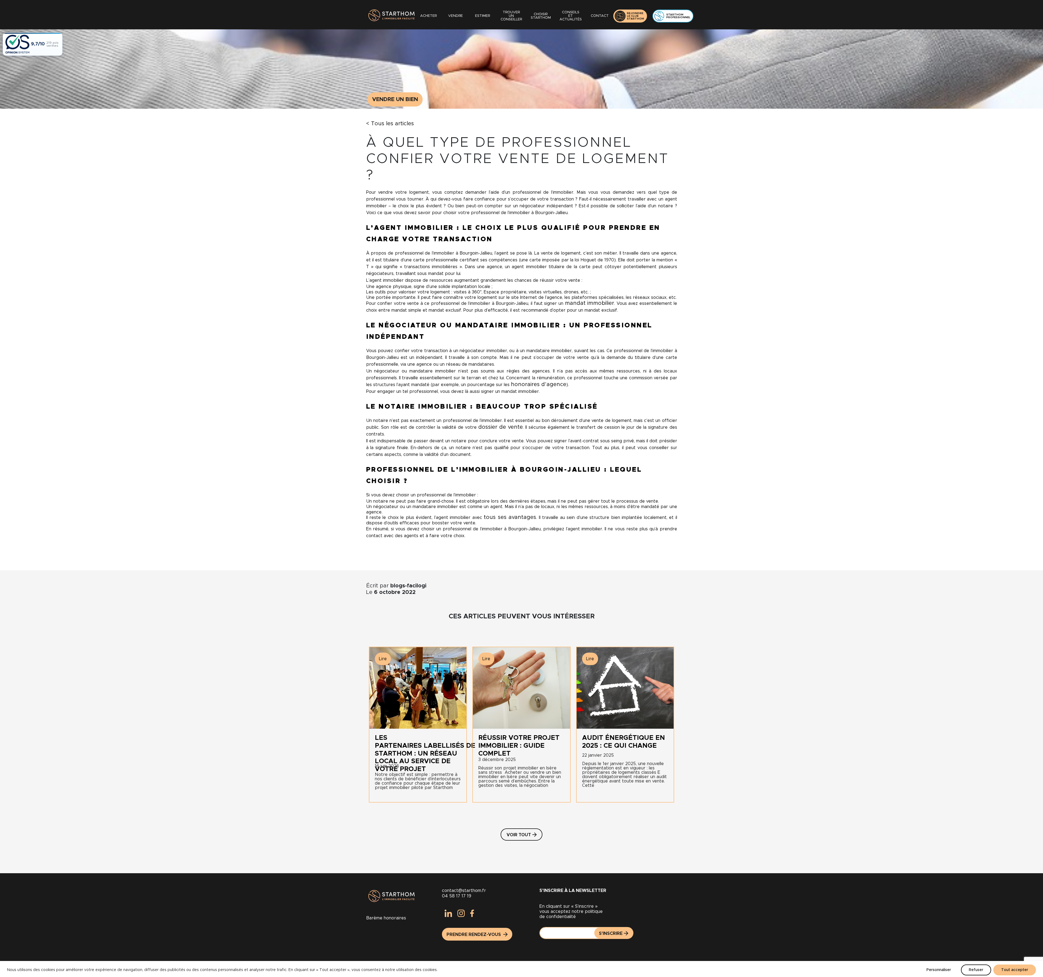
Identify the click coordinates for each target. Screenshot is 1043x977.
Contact (600, 16)
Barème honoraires (386, 918)
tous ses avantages (510, 517)
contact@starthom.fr (464, 890)
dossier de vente (500, 427)
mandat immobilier (589, 303)
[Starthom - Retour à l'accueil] (390, 16)
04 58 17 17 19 (456, 896)
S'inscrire (611, 933)
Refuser (976, 970)
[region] (521, 969)
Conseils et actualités (571, 16)
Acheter (428, 16)
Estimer (482, 16)
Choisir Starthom (541, 16)
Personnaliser (938, 970)
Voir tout (519, 835)
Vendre (455, 16)
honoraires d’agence (538, 384)
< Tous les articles (390, 123)
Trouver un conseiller (511, 16)
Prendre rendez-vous (474, 934)
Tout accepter (1014, 970)
